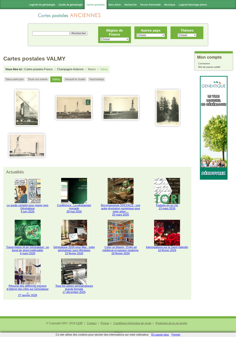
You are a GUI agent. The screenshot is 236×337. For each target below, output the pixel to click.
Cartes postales (95, 4)
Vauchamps (96, 79)
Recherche (130, 4)
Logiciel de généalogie (42, 4)
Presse (105, 323)
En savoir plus (160, 334)
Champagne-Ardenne (70, 69)
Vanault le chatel (75, 79)
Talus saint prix (14, 79)
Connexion (204, 63)
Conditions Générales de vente (132, 323)
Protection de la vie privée (171, 323)
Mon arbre (114, 4)
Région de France (114, 32)
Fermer (176, 334)
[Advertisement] (214, 231)
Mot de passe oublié (209, 67)
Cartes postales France (38, 69)
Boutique (169, 4)
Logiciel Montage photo (193, 4)
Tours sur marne (38, 79)
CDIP (79, 323)
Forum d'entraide (150, 4)
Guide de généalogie (71, 4)
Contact (91, 323)
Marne (92, 69)
